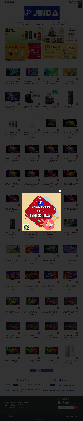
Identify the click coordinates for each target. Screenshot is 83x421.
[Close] (60, 191)
